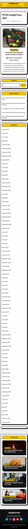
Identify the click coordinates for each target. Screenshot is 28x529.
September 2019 (6, 392)
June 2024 (5, 194)
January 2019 (6, 422)
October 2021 (5, 304)
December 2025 (6, 148)
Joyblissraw (13, 3)
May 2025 (4, 171)
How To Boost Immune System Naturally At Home (13, 451)
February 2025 (6, 182)
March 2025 (5, 179)
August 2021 (5, 312)
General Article (9, 480)
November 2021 (6, 300)
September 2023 (6, 224)
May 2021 (4, 323)
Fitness (7, 464)
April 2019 (5, 411)
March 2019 (5, 414)
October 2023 (6, 220)
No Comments (15, 60)
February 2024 (6, 205)
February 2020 (6, 373)
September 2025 (6, 156)
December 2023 (6, 213)
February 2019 (6, 418)
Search (14, 80)
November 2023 (6, 217)
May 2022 (4, 285)
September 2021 (6, 308)
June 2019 (5, 403)
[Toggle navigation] (2, 5)
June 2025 (5, 167)
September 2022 (6, 270)
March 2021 (5, 331)
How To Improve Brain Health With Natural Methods (13, 467)
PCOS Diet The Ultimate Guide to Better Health (14, 54)
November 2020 (6, 338)
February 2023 (6, 251)
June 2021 (5, 319)
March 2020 (5, 369)
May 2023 (4, 239)
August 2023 (5, 228)
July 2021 (4, 316)
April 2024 (5, 198)
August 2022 (5, 274)
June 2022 (5, 281)
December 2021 (6, 296)
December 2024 (6, 186)
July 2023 (5, 232)
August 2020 (5, 350)
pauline (11, 57)
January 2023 (6, 255)
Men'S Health (14, 49)
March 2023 (5, 247)
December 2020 (6, 335)
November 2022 (6, 262)
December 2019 (6, 380)
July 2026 (5, 133)
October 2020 (6, 342)
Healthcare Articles (10, 496)
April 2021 (5, 327)
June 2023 (5, 236)
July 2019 (4, 399)
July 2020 (5, 354)
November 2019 (6, 384)
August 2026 (5, 129)
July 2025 (5, 163)
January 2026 (6, 144)
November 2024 (6, 190)
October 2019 (5, 388)
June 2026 (5, 137)
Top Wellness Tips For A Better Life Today (13, 108)
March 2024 (5, 201)
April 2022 (5, 289)
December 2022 (6, 258)
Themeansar (14, 527)
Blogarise (22, 524)
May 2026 (4, 141)
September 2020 (6, 346)
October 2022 (6, 266)
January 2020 (6, 376)
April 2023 (5, 243)
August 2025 (5, 160)
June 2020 (5, 357)
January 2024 (6, 209)
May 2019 (4, 407)
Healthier (7, 448)
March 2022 (5, 293)
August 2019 (5, 395)
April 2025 (5, 175)
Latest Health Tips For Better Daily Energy (13, 112)
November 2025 (6, 152)
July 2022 (5, 277)
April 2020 (5, 365)
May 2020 (4, 361)
